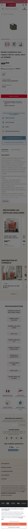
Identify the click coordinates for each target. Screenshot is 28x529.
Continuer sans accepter (14, 521)
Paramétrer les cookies (14, 527)
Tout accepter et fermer (14, 524)
